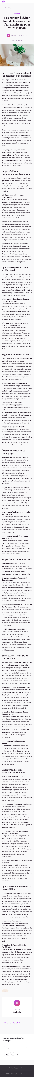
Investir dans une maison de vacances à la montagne (16, 1048)
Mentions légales (14, 1068)
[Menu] (30, 1)
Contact (23, 1068)
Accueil (4, 8)
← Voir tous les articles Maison (12, 1023)
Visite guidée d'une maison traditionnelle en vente (12, 1054)
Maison (10, 8)
